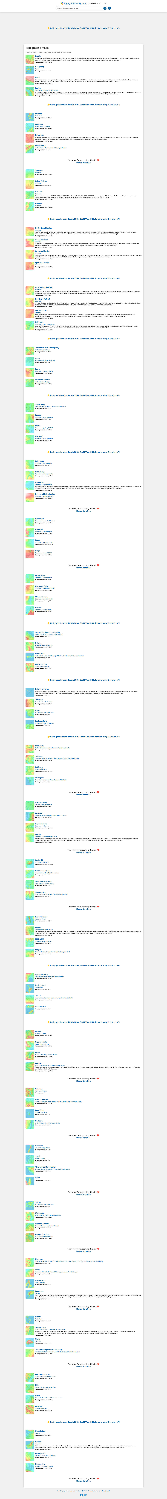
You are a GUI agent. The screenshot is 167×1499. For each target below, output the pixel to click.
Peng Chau (39, 1110)
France (37, 1065)
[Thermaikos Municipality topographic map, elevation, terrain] (30, 1170)
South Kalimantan (47, 873)
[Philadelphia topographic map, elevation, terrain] (30, 149)
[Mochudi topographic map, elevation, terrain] (30, 439)
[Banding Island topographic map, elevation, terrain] (30, 920)
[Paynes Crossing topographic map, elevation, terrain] (30, 1237)
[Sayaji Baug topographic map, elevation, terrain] (30, 407)
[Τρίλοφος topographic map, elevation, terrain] (30, 759)
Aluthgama (39, 778)
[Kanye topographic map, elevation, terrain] (30, 372)
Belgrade (39, 124)
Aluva (46, 883)
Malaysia (38, 919)
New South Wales (47, 702)
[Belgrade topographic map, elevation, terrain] (30, 127)
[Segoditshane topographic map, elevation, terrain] (30, 827)
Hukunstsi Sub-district (45, 494)
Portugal (37, 1033)
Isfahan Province (44, 998)
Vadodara (63, 406)
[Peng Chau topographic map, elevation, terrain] (30, 1113)
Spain (37, 1398)
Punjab (44, 805)
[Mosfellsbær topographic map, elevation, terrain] (30, 1434)
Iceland (37, 1433)
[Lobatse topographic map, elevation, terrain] (30, 206)
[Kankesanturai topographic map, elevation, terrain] (30, 724)
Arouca (38, 1031)
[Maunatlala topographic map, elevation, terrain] (30, 486)
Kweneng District (42, 251)
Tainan (43, 1158)
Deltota (38, 643)
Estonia (37, 1293)
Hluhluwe (39, 1259)
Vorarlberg (44, 1055)
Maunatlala (39, 482)
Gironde (56, 1226)
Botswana (39, 135)
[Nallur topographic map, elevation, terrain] (30, 713)
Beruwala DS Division (60, 780)
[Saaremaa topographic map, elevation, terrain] (30, 1295)
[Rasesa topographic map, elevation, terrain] (30, 418)
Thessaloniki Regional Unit (62, 952)
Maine (47, 1215)
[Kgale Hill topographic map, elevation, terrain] (30, 863)
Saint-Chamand (41, 1099)
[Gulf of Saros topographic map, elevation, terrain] (30, 1009)
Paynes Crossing (42, 1234)
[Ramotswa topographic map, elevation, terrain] (30, 522)
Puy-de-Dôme (61, 1102)
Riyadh (38, 927)
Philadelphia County (60, 148)
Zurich (38, 88)
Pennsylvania (49, 148)
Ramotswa (39, 519)
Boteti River (40, 575)
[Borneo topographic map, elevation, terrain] (30, 1445)
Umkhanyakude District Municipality (66, 1261)
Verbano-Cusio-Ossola (53, 815)
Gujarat (41, 406)
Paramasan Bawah (43, 871)
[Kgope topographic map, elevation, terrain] (30, 543)
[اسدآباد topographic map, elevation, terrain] (30, 999)
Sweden (37, 1466)
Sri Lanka (38, 645)
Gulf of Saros (40, 1006)
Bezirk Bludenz (52, 1055)
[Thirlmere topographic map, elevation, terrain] (30, 703)
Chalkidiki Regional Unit (61, 894)
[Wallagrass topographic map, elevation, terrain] (30, 1216)
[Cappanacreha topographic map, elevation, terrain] (30, 1045)
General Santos (41, 974)
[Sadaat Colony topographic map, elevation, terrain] (30, 805)
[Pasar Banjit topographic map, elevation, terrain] (30, 1456)
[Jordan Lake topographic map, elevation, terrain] (30, 1331)
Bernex (38, 1063)
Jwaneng (39, 170)
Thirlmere (39, 700)
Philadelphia (40, 146)
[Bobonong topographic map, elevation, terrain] (30, 464)
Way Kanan (52, 1455)
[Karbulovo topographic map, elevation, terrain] (30, 749)
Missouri (47, 666)
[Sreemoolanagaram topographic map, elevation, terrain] (30, 884)
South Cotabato (48, 977)
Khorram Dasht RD (67, 998)
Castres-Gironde (42, 1224)
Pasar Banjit (40, 1453)
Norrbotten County (47, 1466)
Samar (38, 1317)
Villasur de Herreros (57, 1398)
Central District (41, 310)
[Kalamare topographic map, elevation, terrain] (30, 532)
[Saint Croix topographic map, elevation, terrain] (30, 657)
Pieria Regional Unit (60, 758)
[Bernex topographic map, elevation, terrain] (30, 1067)
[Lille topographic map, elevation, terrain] (30, 1388)
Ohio (46, 1376)
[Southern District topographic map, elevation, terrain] (30, 303)
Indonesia (38, 873)
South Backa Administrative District (51, 634)
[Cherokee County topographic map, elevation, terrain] (30, 383)
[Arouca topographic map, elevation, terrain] (30, 1034)
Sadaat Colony (41, 802)
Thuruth (51, 883)
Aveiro (44, 1033)
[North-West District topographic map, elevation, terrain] (30, 291)
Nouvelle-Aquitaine (47, 1226)
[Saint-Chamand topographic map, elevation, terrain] (30, 1102)
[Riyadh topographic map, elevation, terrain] (30, 931)
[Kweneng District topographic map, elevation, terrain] (30, 255)
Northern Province (48, 712)
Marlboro (39, 1121)
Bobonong (39, 461)
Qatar (37, 1178)
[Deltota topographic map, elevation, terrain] (30, 646)
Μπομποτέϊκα (40, 892)
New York (48, 1123)
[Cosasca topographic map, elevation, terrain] (30, 816)
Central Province (47, 645)
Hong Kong (39, 67)
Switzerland (38, 90)
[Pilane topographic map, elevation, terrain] (30, 429)
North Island (40, 985)
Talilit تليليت (74, 1272)
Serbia (38, 56)
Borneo (38, 1442)
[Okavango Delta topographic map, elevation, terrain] (30, 589)
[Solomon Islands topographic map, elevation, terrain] (30, 692)
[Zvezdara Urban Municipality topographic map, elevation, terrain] (30, 351)
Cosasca (38, 813)
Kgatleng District (42, 263)
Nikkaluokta (40, 1464)
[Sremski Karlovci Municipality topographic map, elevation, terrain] (30, 635)
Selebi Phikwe (41, 181)
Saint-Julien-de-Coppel (74, 1102)
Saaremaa (39, 1291)
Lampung (45, 1455)
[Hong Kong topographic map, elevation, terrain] (30, 70)
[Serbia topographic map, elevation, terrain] (30, 59)
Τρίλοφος (38, 756)
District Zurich (53, 90)
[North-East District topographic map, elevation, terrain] (30, 232)
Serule (38, 834)
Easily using (85, 28)
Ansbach (38, 1406)
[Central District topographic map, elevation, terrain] (30, 314)
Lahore (49, 805)
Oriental (44, 1272)
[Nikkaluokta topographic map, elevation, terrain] (30, 1467)
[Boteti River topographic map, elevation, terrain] (30, 578)
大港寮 (37, 1156)
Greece (37, 758)
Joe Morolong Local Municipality (48, 1350)
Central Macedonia (46, 758)
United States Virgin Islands (53, 656)
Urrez (37, 1396)
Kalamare (39, 529)
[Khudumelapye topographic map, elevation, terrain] (30, 600)
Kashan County (55, 998)
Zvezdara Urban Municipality (47, 348)
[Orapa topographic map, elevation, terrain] (30, 554)
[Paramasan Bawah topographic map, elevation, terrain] (30, 874)
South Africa (39, 1261)
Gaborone (39, 192)
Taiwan (37, 1158)
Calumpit (52, 360)
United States (39, 148)
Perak (43, 919)
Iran (36, 998)
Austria (37, 1055)
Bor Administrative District (48, 748)
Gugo (37, 358)
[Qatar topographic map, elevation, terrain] (30, 1181)
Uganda (37, 769)
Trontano (64, 815)
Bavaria (44, 1408)
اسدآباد (38, 996)
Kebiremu (39, 767)
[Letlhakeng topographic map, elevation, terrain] (30, 475)
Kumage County (45, 1148)
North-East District (43, 228)
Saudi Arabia (39, 930)
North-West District (43, 287)
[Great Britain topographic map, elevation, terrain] (30, 1283)
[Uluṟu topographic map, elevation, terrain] (30, 1342)
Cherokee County (42, 380)
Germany (38, 1408)
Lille (37, 1385)
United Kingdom (40, 1282)
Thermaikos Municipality (45, 1167)
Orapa (37, 551)
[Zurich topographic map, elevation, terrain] (30, 92)
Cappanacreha (41, 1042)
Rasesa (38, 415)
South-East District (49, 324)
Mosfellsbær (40, 1431)
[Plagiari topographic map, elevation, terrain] (30, 953)
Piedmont (42, 815)
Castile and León (45, 1398)
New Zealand (39, 987)
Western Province (47, 780)
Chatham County (60, 1329)
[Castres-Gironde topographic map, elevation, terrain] (30, 1227)
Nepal (37, 77)
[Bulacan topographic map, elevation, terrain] (30, 117)
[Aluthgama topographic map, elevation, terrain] (30, 781)
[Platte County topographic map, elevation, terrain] (30, 667)
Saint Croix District (68, 656)
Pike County (52, 1376)
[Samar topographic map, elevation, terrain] (30, 1320)
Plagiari (38, 950)
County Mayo (45, 1044)
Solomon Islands (42, 689)
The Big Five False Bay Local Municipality (90, 1261)
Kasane (38, 607)
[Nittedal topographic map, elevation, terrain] (30, 1092)
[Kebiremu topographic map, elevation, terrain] (30, 770)
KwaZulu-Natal (48, 1261)
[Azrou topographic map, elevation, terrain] (30, 1273)
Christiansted (80, 656)
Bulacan (38, 114)
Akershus (44, 1091)
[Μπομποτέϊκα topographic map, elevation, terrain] (30, 895)
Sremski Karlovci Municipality (47, 632)
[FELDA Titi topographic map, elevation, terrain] (30, 942)
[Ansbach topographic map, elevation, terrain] (30, 1409)
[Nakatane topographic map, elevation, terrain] (30, 1149)
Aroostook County (55, 1215)
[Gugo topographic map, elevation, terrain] (30, 361)
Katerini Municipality (73, 758)
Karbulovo (39, 746)
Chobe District (47, 610)
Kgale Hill (39, 860)
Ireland (37, 1044)
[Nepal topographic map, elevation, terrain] (30, 80)
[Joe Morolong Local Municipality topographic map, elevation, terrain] (30, 1353)
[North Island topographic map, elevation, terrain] (30, 988)
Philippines (38, 116)
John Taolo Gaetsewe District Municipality (67, 1352)
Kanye (37, 369)
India (36, 406)
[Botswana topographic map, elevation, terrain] (30, 138)
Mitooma (44, 769)
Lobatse (38, 203)
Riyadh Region (48, 930)
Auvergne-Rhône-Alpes (48, 1065)
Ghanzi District (41, 240)
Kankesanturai (41, 721)
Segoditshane (41, 824)
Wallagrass (39, 1213)
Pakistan (37, 805)
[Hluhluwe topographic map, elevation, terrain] (30, 1262)
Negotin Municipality (64, 748)
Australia (38, 702)
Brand (37, 1053)
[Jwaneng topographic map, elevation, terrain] (30, 173)
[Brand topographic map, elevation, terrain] (30, 1056)
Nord (54, 1387)
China (37, 69)
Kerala (41, 883)
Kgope (37, 540)
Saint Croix (39, 654)
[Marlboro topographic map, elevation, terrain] (30, 1124)
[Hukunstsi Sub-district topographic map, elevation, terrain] (30, 497)
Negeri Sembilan (47, 941)
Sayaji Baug (40, 404)
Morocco (38, 1272)
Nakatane (39, 1146)
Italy (36, 815)
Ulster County (56, 1123)
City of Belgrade (45, 126)
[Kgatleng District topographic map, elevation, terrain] (30, 266)
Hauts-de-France (46, 1387)
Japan (37, 1148)
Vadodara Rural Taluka (52, 406)
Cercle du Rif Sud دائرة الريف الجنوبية (58, 1272)
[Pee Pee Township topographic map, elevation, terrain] (30, 1377)
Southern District (42, 299)
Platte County (41, 664)
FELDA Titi (39, 939)
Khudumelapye (41, 597)
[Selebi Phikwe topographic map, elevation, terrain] (30, 184)
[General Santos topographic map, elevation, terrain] (30, 977)
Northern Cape (48, 1352)
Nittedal (38, 1089)
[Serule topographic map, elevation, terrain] (30, 838)
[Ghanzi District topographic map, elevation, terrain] (30, 243)
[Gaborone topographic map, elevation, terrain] (30, 195)
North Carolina (49, 1329)
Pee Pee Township (42, 1374)
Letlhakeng (39, 472)
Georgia (47, 382)
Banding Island (41, 917)
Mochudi (38, 436)
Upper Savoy (61, 1065)
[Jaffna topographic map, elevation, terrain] (30, 1205)
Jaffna (38, 1202)
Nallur (37, 710)
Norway (37, 1091)
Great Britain (40, 1280)
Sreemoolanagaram (43, 881)
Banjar (57, 873)
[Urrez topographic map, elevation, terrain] (30, 1399)
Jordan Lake (40, 1327)
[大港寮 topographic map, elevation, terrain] (30, 1159)
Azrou (37, 1270)
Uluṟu (37, 1339)
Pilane (37, 426)
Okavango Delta (41, 586)
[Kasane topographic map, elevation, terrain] (30, 610)
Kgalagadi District (48, 496)
